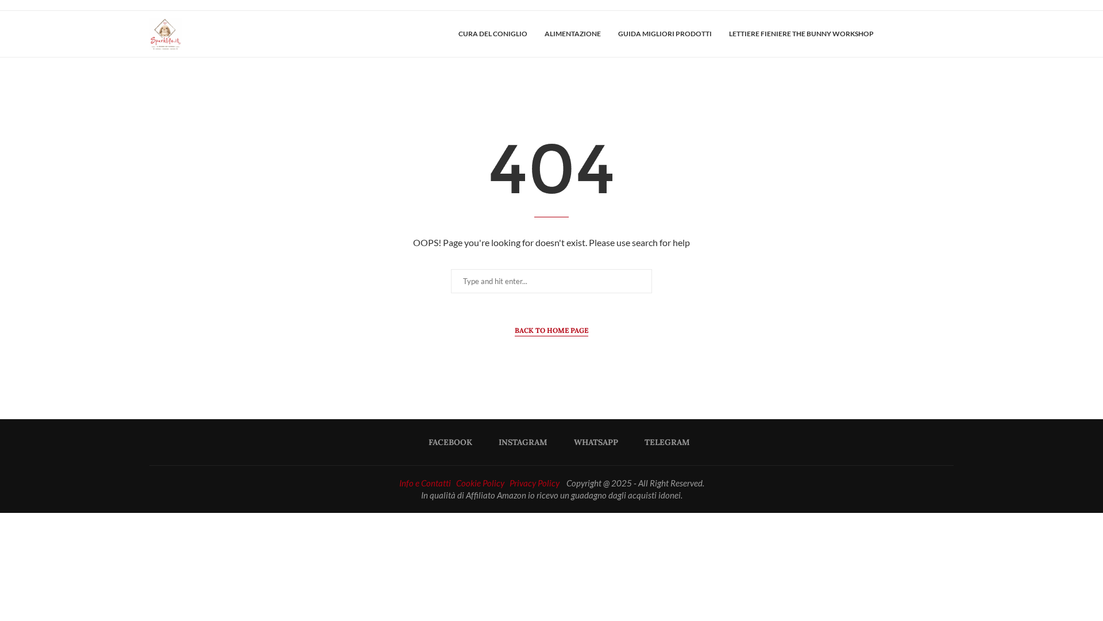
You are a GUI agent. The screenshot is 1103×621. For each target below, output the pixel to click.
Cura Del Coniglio (492, 33)
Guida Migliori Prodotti (665, 33)
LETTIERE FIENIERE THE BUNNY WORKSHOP (801, 33)
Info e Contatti (425, 483)
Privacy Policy (535, 483)
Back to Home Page (551, 330)
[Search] (948, 34)
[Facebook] (912, 34)
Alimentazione (573, 33)
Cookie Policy (480, 483)
